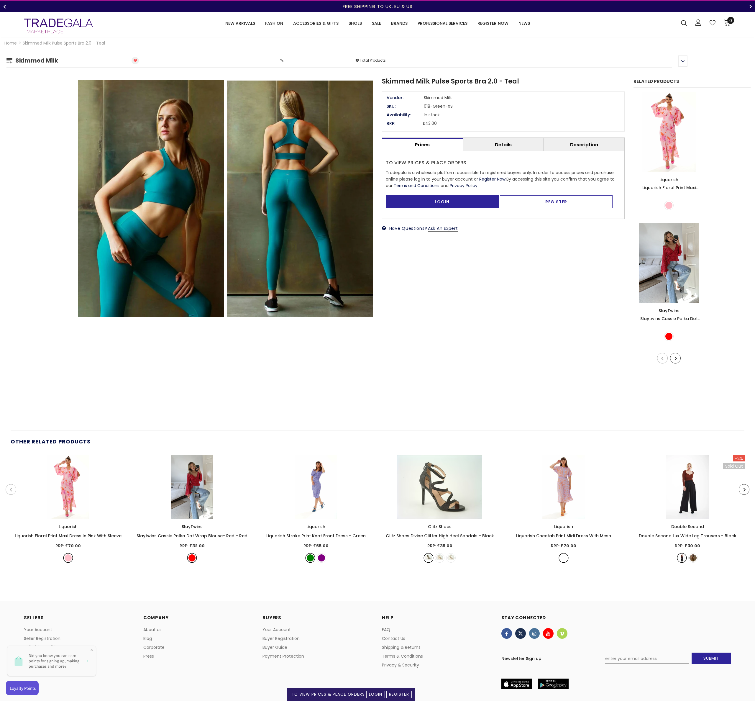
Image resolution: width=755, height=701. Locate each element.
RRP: (391, 123)
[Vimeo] (562, 633)
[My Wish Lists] (712, 23)
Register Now (492, 179)
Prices (422, 144)
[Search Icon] (684, 23)
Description (584, 144)
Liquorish (668, 180)
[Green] (310, 557)
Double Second (687, 527)
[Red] (668, 336)
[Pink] (668, 205)
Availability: (399, 115)
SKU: (391, 106)
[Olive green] (693, 557)
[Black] (428, 557)
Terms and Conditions (416, 186)
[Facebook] (506, 633)
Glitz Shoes (440, 527)
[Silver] (451, 557)
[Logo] (58, 26)
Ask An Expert (443, 228)
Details (503, 144)
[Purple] (321, 557)
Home (10, 43)
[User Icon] (698, 23)
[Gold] (439, 557)
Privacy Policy (463, 186)
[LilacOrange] (563, 557)
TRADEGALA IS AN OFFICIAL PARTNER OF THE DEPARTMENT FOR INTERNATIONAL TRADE (377, 6)
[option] (377, 6)
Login (375, 694)
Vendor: (395, 98)
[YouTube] (548, 633)
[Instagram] (534, 633)
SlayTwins (669, 311)
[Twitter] (520, 633)
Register (399, 694)
